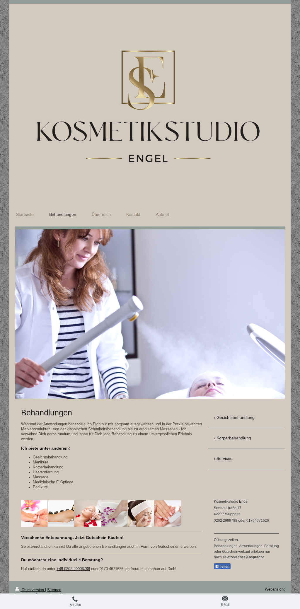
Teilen (224, 566)
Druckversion (33, 590)
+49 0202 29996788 (73, 569)
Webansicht (275, 589)
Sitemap (54, 590)
